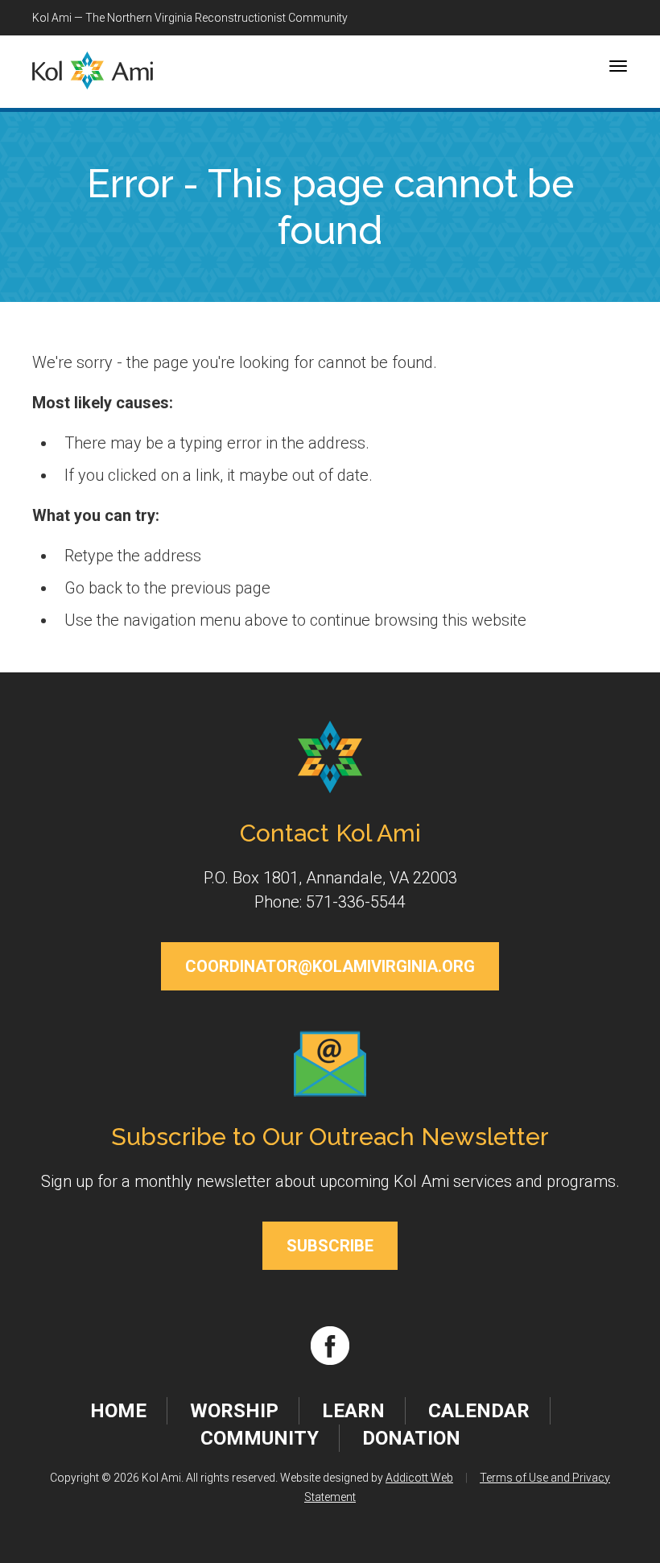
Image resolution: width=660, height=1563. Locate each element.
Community (259, 1438)
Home (118, 1411)
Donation (411, 1438)
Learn (353, 1411)
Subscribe (330, 1245)
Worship (234, 1411)
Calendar (479, 1411)
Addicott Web (419, 1477)
